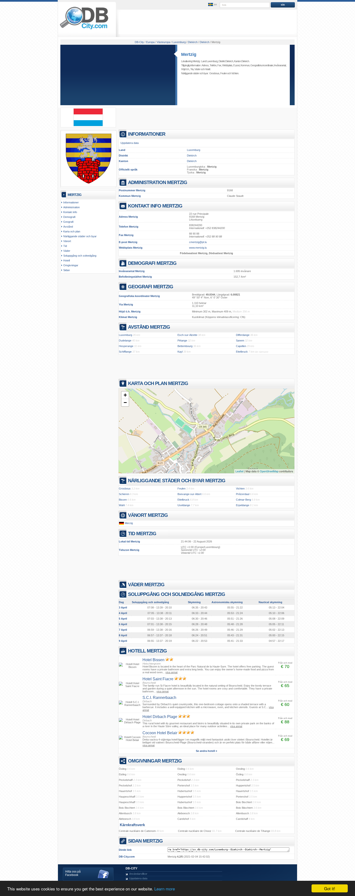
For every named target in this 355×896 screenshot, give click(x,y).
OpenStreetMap (269, 471)
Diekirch (192, 155)
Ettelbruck (242, 351)
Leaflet (239, 471)
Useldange (184, 505)
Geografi (68, 221)
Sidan (66, 270)
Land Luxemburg (209, 61)
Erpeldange (242, 505)
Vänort (67, 241)
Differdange (242, 334)
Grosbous (214, 73)
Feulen (223, 73)
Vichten (234, 73)
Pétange (182, 340)
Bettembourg (185, 346)
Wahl (122, 505)
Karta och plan (71, 231)
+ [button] (125, 395)
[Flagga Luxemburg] (88, 125)
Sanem (240, 340)
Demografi (69, 216)
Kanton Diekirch (241, 61)
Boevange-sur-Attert (189, 494)
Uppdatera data (130, 142)
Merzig (129, 523)
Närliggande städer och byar (80, 236)
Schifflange (125, 351)
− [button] (125, 403)
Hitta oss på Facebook (73, 873)
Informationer (71, 202)
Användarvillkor (138, 873)
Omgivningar (70, 265)
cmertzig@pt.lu (198, 242)
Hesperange (126, 346)
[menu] (212, 4)
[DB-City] (84, 29)
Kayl (180, 351)
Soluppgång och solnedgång (79, 255)
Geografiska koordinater (261, 65)
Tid (65, 245)
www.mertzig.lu (198, 247)
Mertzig (188, 54)
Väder (197, 69)
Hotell (207, 69)
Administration (71, 207)
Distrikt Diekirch (226, 61)
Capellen (241, 346)
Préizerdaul (242, 494)
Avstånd (68, 226)
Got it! (329, 888)
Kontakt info (70, 212)
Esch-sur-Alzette (187, 334)
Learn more (164, 889)
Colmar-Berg (243, 499)
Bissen (123, 499)
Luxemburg (193, 149)
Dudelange (125, 340)
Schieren (124, 494)
